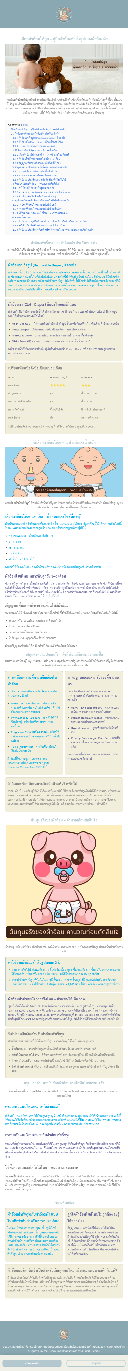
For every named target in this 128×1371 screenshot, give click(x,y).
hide (25, 124)
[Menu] (4, 14)
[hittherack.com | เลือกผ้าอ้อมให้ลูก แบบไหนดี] (64, 14)
